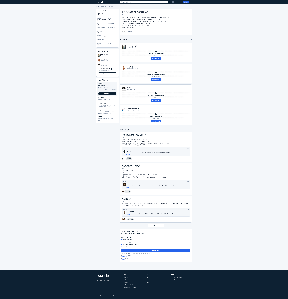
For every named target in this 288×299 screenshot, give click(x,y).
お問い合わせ (127, 280)
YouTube (149, 282)
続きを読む (128, 154)
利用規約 (127, 253)
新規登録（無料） (156, 250)
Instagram (149, 280)
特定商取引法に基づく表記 (130, 287)
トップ (97, 6)
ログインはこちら (124, 256)
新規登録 (186, 2)
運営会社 (126, 277)
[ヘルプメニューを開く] (173, 2)
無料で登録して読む (156, 58)
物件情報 (173, 280)
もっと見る (155, 225)
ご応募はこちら (124, 259)
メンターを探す (108, 73)
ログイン (178, 2)
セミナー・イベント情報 (176, 277)
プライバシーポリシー (135, 253)
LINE (148, 284)
